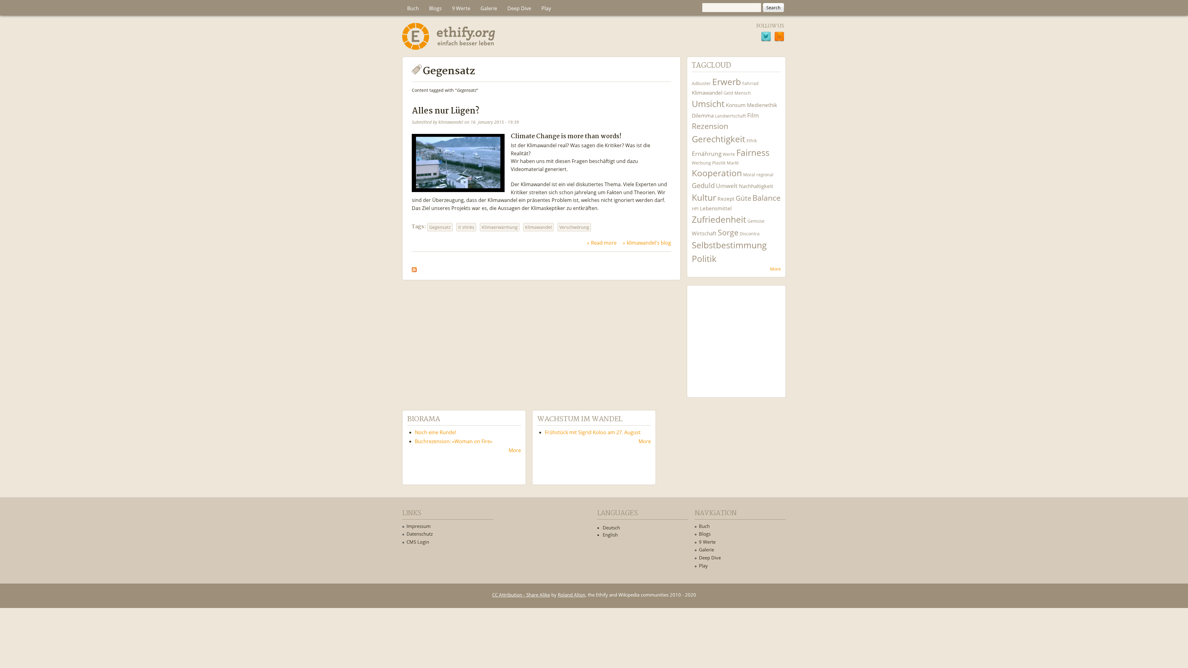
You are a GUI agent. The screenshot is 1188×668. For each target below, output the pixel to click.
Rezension (710, 126)
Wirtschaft (704, 233)
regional (764, 175)
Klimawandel (538, 227)
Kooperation (717, 173)
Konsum (736, 105)
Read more (604, 242)
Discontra (750, 234)
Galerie (488, 8)
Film (753, 115)
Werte (729, 154)
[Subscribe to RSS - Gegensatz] (414, 267)
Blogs (435, 8)
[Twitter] (766, 37)
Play (546, 8)
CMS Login (418, 542)
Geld (728, 93)
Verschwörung (574, 227)
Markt (733, 163)
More (775, 269)
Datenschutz (420, 534)
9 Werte (461, 8)
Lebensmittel (716, 208)
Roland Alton (571, 595)
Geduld (703, 185)
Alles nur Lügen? (445, 111)
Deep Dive (519, 8)
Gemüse (755, 221)
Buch (413, 8)
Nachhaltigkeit (756, 186)
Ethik (752, 140)
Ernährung (706, 153)
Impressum (419, 526)
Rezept (725, 198)
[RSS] (779, 37)
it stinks (466, 227)
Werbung (701, 163)
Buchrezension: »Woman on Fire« (454, 441)
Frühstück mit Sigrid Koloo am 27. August (593, 432)
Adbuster (701, 83)
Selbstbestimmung (729, 245)
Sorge (728, 232)
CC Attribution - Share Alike (521, 595)
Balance (766, 198)
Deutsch (611, 528)
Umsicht (708, 103)
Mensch (742, 93)
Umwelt (727, 186)
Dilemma (703, 115)
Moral (749, 175)
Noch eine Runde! (435, 432)
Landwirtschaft (730, 116)
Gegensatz (440, 227)
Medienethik (762, 105)
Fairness (752, 152)
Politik (704, 258)
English (610, 535)
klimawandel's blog (649, 242)
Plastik (718, 163)
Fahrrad (750, 83)
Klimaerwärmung (500, 227)
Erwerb (726, 82)
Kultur (704, 197)
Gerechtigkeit (718, 139)
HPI (695, 209)
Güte (743, 198)
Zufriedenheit (719, 219)
